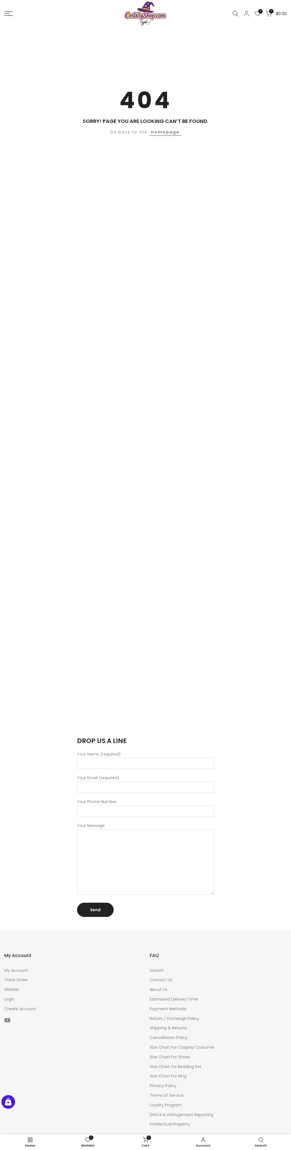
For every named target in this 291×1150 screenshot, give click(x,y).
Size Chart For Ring (168, 1076)
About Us (158, 989)
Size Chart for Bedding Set (175, 1066)
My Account (16, 970)
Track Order (16, 980)
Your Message (91, 825)
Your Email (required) (98, 778)
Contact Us (161, 980)
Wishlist (11, 989)
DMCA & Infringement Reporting (181, 1115)
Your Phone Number (97, 802)
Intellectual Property (170, 1124)
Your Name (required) (99, 754)
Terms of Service (167, 1095)
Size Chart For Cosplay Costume (182, 1047)
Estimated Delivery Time (174, 999)
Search (157, 970)
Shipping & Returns (168, 1028)
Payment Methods (168, 1009)
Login (9, 999)
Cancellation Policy (169, 1037)
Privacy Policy (163, 1086)
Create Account (20, 1009)
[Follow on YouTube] (7, 1020)
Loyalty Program (166, 1105)
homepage (165, 132)
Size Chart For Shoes (170, 1057)
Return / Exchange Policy (174, 1018)
